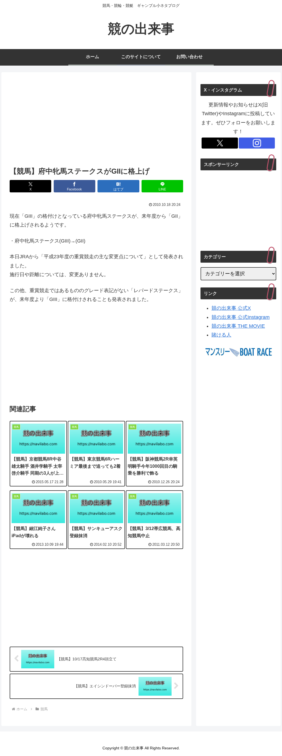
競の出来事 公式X (231, 308)
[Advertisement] (96, 121)
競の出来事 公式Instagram (241, 317)
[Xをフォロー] (220, 143)
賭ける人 (221, 335)
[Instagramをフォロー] (257, 143)
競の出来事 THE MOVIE (238, 326)
